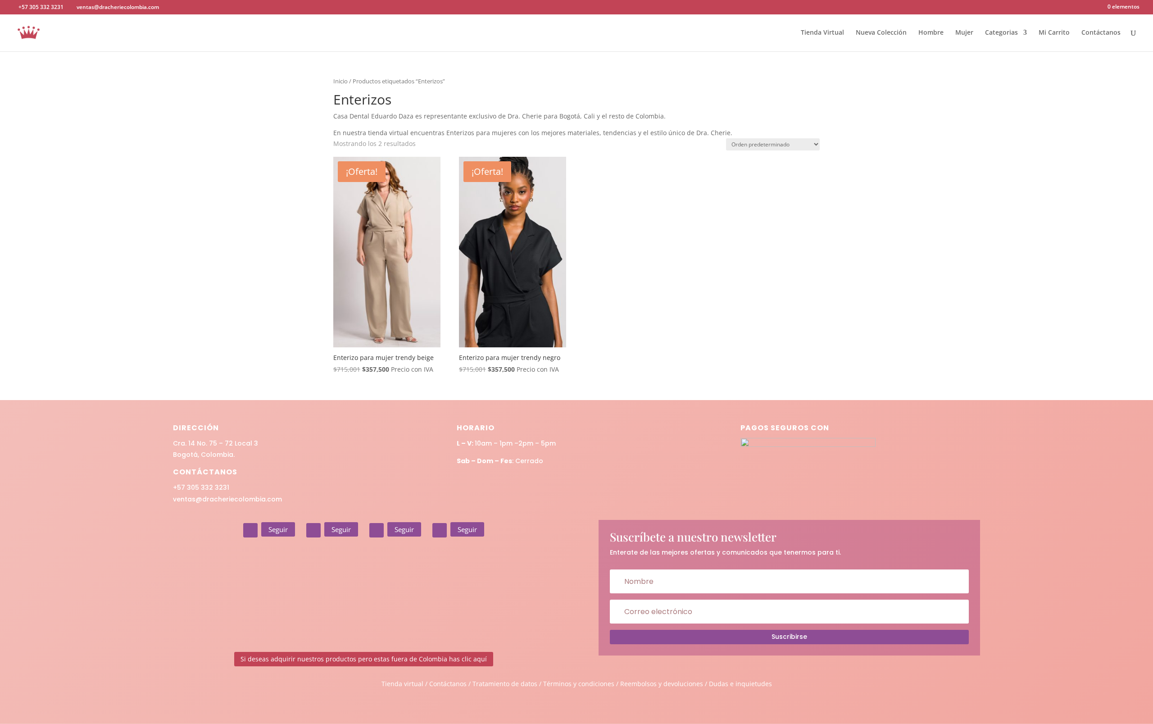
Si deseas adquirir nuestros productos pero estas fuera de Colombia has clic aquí (364, 659)
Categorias (1001, 32)
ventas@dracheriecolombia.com (227, 499)
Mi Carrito (1054, 32)
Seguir (278, 529)
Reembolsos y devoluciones (661, 683)
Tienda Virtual (822, 32)
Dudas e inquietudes (740, 683)
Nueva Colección (881, 32)
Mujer (964, 32)
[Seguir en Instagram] (250, 530)
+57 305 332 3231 (201, 487)
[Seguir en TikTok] (376, 530)
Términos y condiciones (578, 683)
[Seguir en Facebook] (313, 530)
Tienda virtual (402, 683)
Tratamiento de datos (504, 683)
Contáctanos (1101, 32)
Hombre (931, 32)
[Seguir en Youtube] (439, 530)
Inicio (340, 81)
